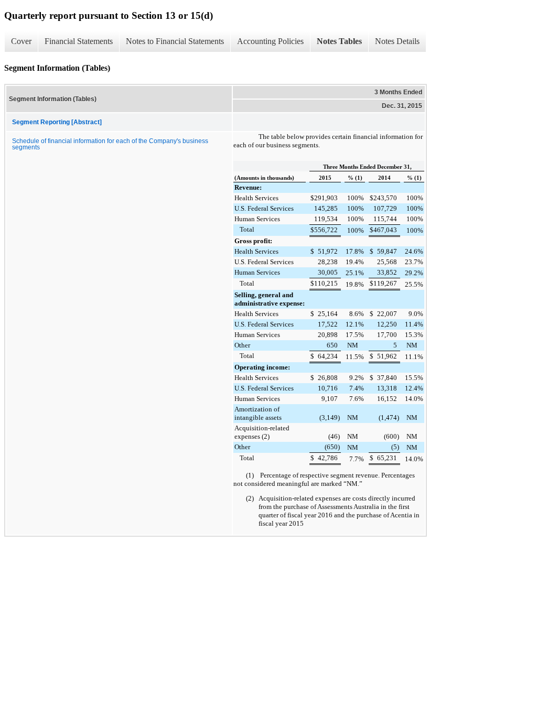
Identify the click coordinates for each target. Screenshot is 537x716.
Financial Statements (79, 41)
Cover (21, 41)
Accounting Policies (270, 41)
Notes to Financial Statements (175, 41)
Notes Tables (339, 41)
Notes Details (397, 41)
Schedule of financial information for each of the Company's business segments (110, 144)
